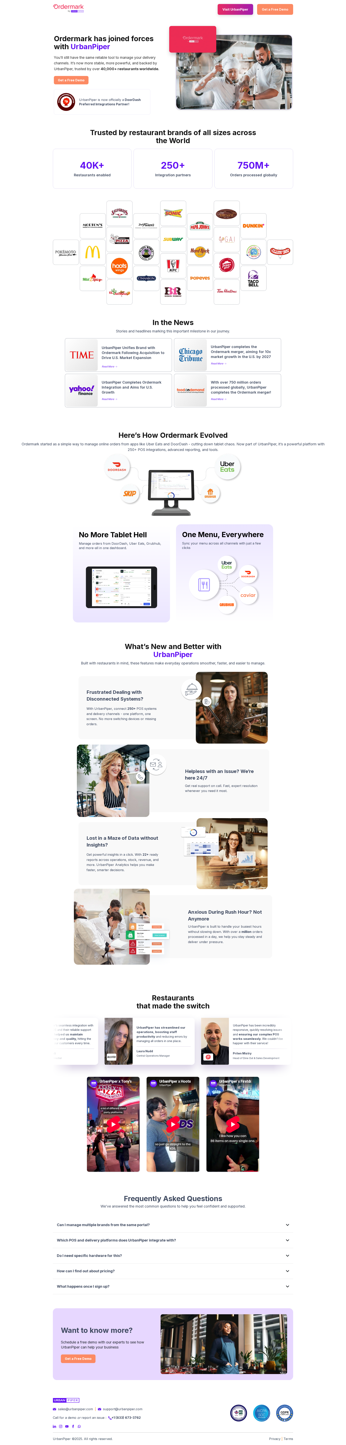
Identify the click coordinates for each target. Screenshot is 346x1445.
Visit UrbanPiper (235, 9)
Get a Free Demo (275, 9)
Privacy (275, 1439)
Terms (288, 1439)
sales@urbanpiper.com (75, 1409)
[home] (68, 8)
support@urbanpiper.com (122, 1409)
